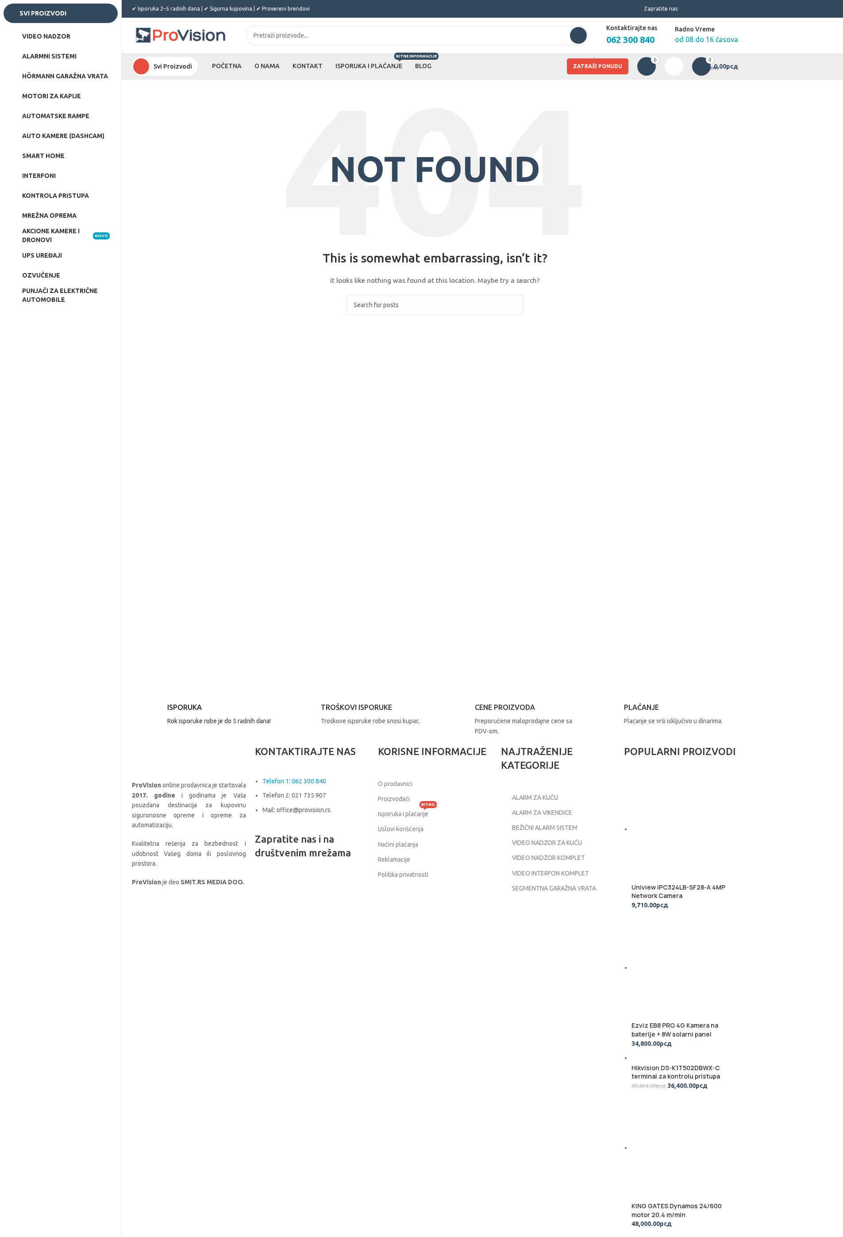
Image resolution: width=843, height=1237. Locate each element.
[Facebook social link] (264, 886)
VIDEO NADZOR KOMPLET (548, 857)
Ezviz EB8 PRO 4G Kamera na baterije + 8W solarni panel (674, 1029)
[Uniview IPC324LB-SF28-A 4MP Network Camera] (684, 828)
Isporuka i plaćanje (406, 811)
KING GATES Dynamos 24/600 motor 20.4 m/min (676, 1210)
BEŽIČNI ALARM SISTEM (544, 827)
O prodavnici (395, 783)
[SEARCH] (578, 35)
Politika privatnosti (403, 874)
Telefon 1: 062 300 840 (294, 781)
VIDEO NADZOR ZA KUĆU (547, 842)
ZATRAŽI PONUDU (597, 66)
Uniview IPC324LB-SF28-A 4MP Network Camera (678, 891)
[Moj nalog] (674, 66)
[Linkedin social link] (308, 886)
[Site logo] (180, 35)
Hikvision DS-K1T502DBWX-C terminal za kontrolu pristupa (675, 1072)
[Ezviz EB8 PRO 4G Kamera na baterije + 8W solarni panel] (684, 967)
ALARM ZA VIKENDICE (542, 812)
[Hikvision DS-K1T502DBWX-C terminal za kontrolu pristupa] (675, 1057)
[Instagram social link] (286, 886)
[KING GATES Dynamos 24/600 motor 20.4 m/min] (684, 1147)
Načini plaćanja (398, 844)
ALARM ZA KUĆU (535, 797)
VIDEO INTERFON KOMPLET (550, 873)
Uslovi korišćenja (400, 828)
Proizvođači (394, 798)
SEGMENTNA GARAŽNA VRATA (554, 888)
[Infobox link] (204, 716)
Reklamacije (394, 859)
